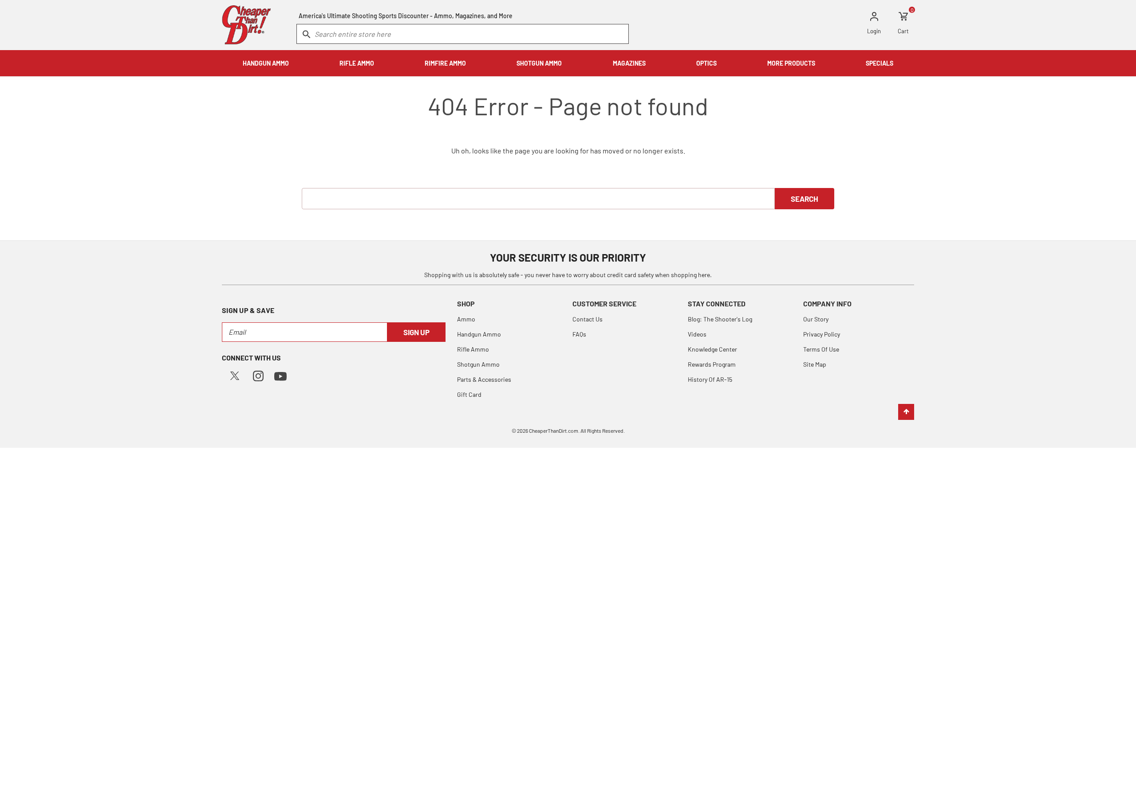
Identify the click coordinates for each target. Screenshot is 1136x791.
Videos (697, 334)
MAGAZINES (629, 63)
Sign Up (416, 332)
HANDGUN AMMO (266, 63)
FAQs (579, 334)
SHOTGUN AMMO (539, 63)
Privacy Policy (821, 334)
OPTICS (706, 63)
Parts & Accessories (484, 379)
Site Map (814, 364)
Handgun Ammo (479, 334)
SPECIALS (879, 63)
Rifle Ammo (473, 349)
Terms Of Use (821, 349)
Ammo (466, 319)
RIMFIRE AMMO (445, 63)
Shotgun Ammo (478, 364)
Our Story (815, 319)
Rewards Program (712, 364)
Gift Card (469, 394)
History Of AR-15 (710, 379)
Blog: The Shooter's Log (720, 319)
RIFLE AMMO (356, 63)
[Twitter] (234, 375)
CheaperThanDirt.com (553, 430)
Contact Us (587, 319)
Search (804, 198)
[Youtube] (280, 375)
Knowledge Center (712, 349)
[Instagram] (258, 375)
